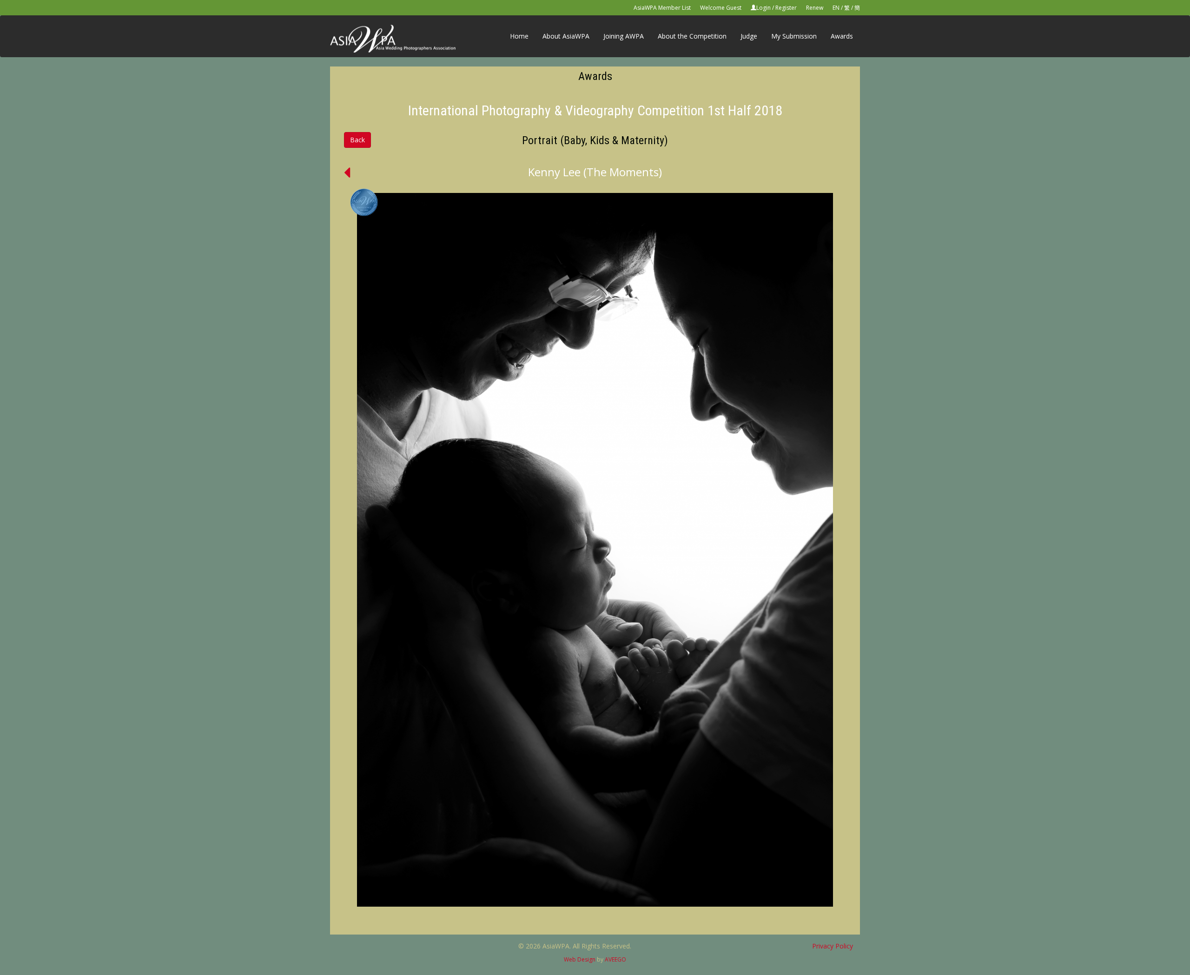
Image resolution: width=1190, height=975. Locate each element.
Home (519, 36)
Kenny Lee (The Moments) (595, 171)
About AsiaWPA (565, 36)
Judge (748, 36)
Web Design (579, 959)
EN (836, 8)
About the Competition (692, 36)
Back (357, 139)
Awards (842, 36)
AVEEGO (615, 959)
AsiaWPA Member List (662, 8)
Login (763, 8)
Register (786, 8)
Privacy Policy (832, 946)
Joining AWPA (623, 36)
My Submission (794, 36)
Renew (814, 8)
